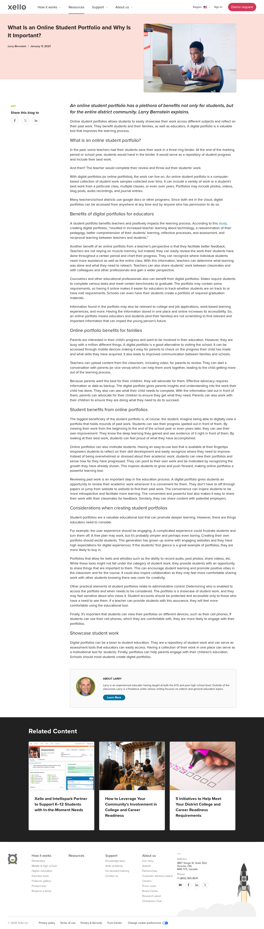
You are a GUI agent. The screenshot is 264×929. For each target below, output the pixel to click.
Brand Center (150, 891)
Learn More (114, 697)
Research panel (151, 896)
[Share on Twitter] (25, 120)
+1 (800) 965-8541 (187, 878)
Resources (76, 7)
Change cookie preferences (144, 923)
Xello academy (114, 866)
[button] (201, 7)
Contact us (111, 876)
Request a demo (41, 891)
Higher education (42, 871)
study (223, 223)
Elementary (38, 861)
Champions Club (152, 901)
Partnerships (149, 871)
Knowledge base (115, 861)
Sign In (218, 7)
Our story (148, 861)
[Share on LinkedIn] (36, 120)
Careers (147, 881)
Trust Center (114, 923)
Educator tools (40, 876)
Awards (146, 866)
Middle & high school (44, 866)
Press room (149, 886)
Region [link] (197, 7)
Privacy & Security (91, 923)
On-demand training (117, 871)
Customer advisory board (157, 876)
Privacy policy (47, 923)
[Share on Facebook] (15, 120)
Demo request (242, 7)
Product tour (39, 886)
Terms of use (68, 923)
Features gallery (41, 881)
